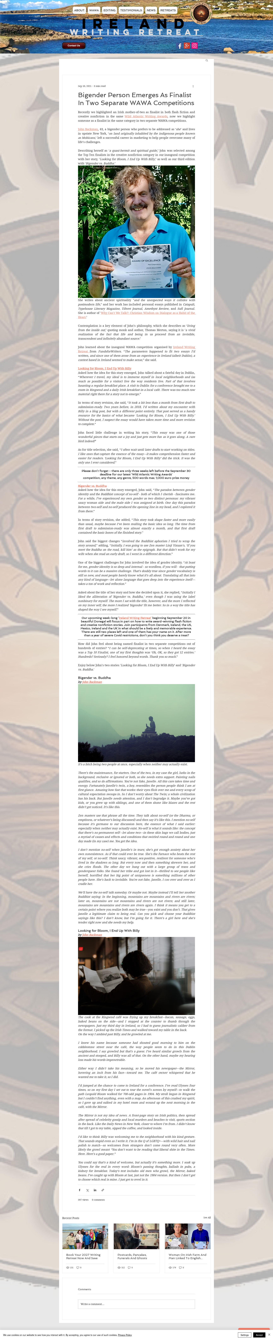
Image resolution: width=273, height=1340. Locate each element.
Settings (245, 1335)
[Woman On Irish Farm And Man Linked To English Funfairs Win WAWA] (188, 1236)
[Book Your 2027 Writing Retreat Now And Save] (85, 1236)
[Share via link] (102, 1190)
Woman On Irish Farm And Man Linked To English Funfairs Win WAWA (187, 1256)
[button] (206, 60)
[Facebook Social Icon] (179, 46)
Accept (259, 1335)
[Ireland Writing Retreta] (194, 46)
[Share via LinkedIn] (95, 1190)
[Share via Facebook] (79, 1190)
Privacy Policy (125, 1335)
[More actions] (193, 86)
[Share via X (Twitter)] (87, 1190)
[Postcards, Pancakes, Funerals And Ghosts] (136, 1236)
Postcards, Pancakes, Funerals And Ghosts (132, 1256)
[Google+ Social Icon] (187, 46)
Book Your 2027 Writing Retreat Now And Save (83, 1256)
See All (207, 1217)
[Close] (269, 1334)
